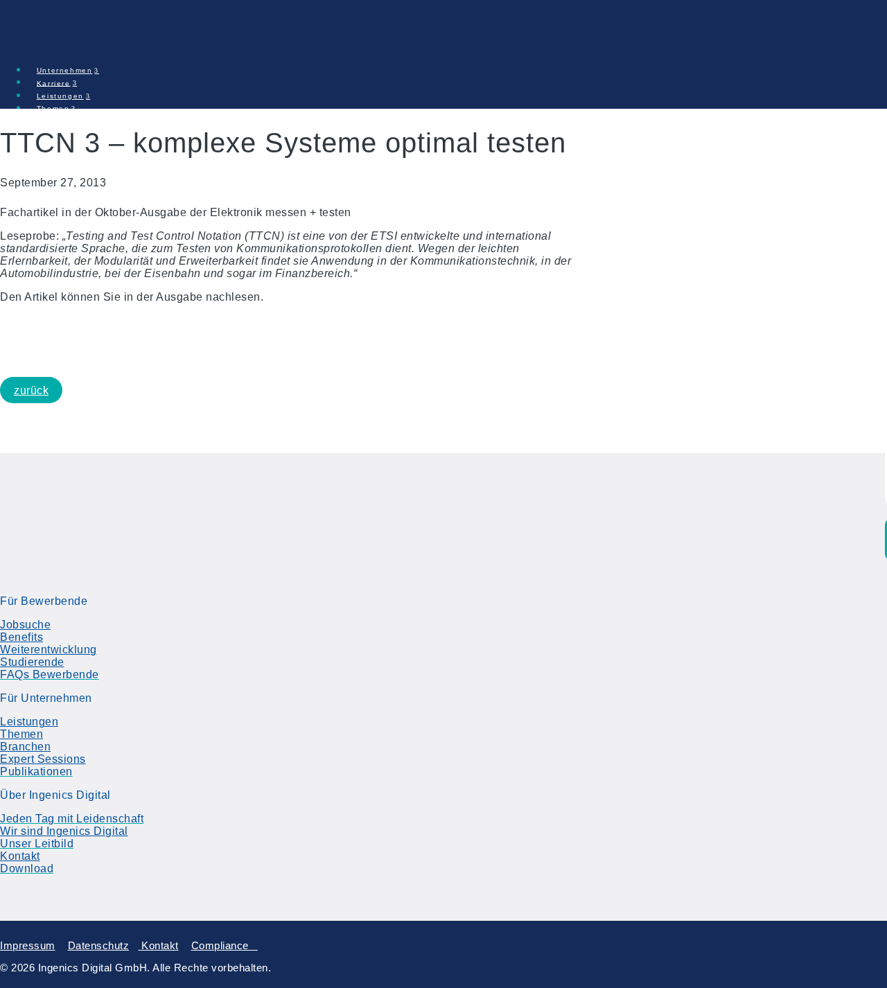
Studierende (32, 662)
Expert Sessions (43, 759)
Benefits (21, 637)
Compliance (224, 945)
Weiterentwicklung (48, 649)
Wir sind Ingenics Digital (64, 831)
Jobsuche (25, 624)
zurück (31, 390)
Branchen (25, 746)
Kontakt (20, 856)
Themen (21, 734)
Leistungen (29, 721)
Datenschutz (99, 945)
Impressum (27, 945)
